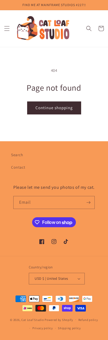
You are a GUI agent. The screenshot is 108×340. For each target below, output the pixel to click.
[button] (7, 28)
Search (17, 154)
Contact (18, 167)
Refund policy (88, 320)
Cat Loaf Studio (32, 319)
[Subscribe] (88, 202)
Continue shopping (54, 107)
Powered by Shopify (59, 319)
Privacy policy (42, 328)
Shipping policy (69, 328)
